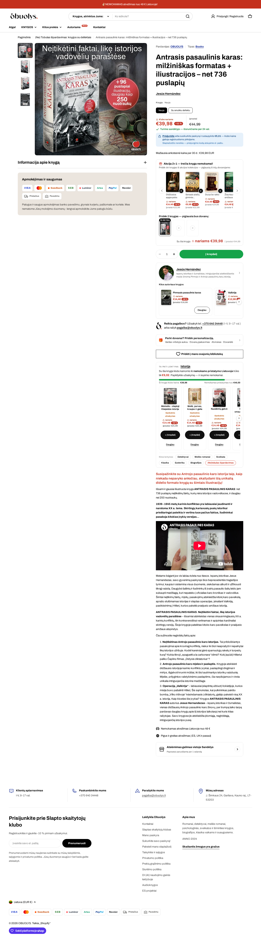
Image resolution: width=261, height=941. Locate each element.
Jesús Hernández (168, 93)
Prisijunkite (168, 136)
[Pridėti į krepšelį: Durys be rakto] (220, 190)
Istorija (185, 366)
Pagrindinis (24, 37)
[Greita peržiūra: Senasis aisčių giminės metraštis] (192, 182)
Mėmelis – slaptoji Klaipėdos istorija (170, 407)
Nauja (161, 110)
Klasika (165, 463)
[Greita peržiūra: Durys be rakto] (211, 182)
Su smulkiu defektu (180, 110)
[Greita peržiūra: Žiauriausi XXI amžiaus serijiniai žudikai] (231, 182)
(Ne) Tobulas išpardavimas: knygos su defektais (63, 37)
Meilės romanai (202, 457)
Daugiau (202, 310)
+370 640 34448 (212, 323)
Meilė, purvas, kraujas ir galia (194, 407)
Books (199, 46)
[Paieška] (188, 16)
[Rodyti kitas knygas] (237, 191)
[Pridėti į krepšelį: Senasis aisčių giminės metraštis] (200, 190)
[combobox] (130, 16)
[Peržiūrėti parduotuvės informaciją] (237, 749)
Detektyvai (183, 457)
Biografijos (196, 463)
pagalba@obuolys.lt (189, 327)
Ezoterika (179, 463)
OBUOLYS (176, 46)
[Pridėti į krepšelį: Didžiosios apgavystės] (181, 190)
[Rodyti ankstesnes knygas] (162, 191)
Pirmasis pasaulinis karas (187, 292)
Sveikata (220, 457)
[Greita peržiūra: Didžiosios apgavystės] (172, 182)
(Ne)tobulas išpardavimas (221, 463)
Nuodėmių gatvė (219, 409)
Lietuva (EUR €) (23, 902)
